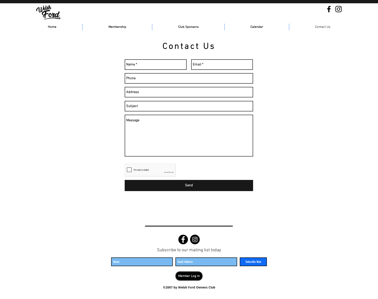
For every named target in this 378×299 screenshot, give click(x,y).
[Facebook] (329, 9)
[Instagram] (338, 9)
